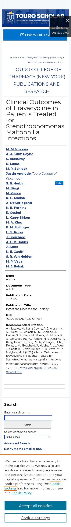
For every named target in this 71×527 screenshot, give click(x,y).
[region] (35, 490)
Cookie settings (35, 518)
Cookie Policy (22, 493)
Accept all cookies (35, 506)
